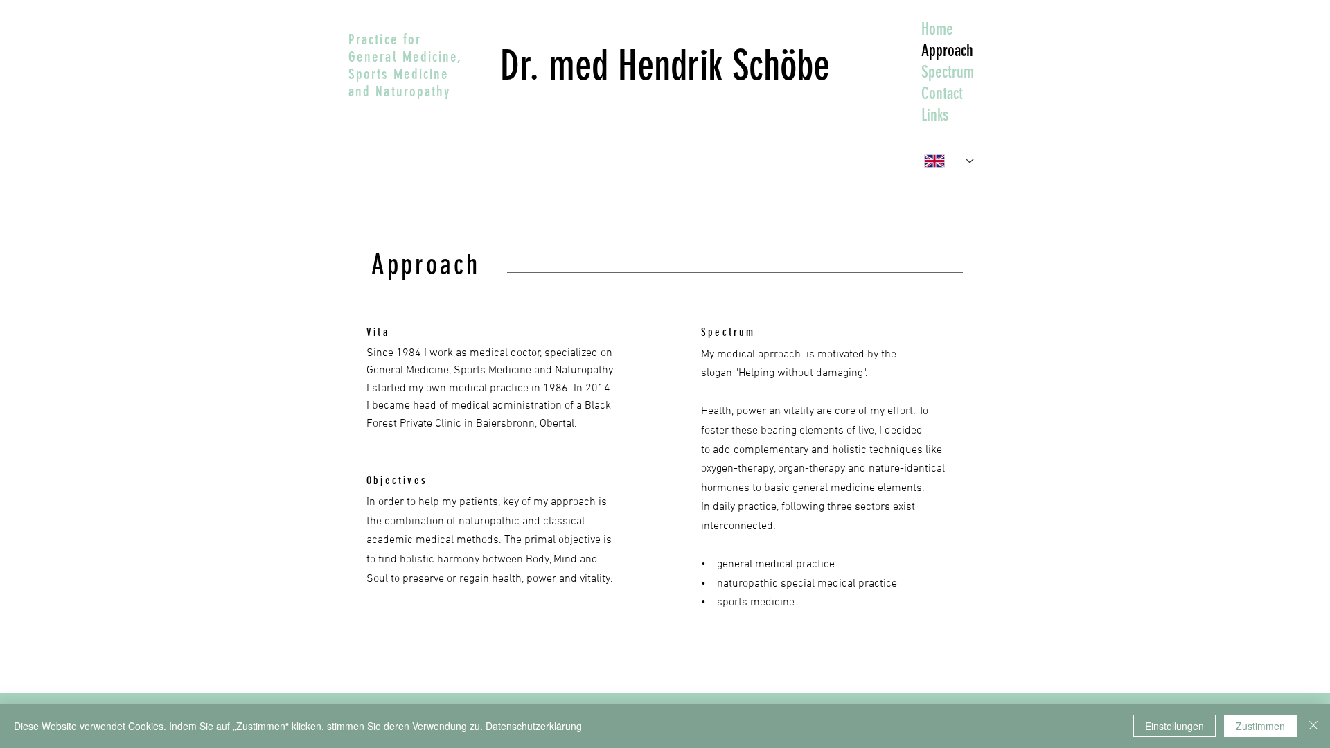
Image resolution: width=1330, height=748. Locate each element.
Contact (942, 93)
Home (937, 29)
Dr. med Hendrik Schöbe (665, 65)
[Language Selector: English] (949, 161)
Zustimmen (1260, 726)
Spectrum (947, 72)
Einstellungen (1174, 726)
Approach (947, 50)
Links (934, 115)
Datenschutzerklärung (534, 726)
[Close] (1313, 726)
